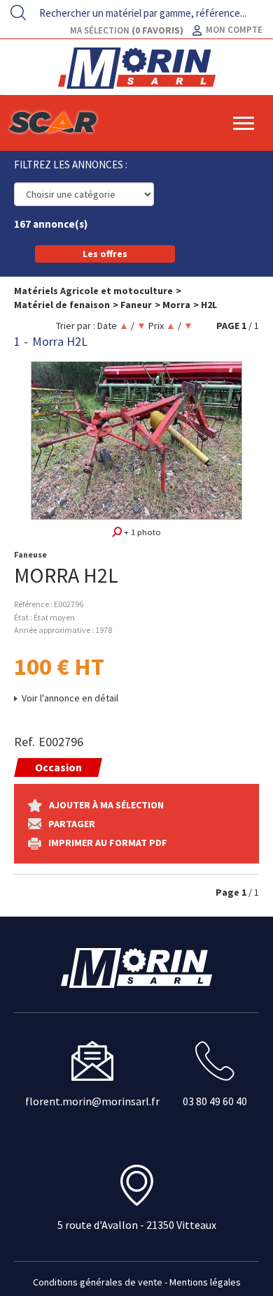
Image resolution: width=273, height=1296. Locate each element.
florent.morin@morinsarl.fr (92, 1101)
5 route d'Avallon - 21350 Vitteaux (136, 1225)
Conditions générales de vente (97, 1282)
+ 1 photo (141, 532)
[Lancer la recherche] (18, 12)
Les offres (105, 253)
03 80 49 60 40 (215, 1101)
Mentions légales (205, 1282)
